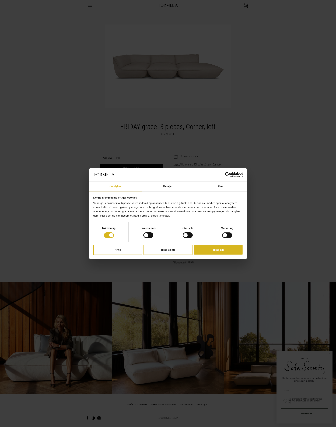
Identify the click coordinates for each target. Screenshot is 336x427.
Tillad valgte (168, 249)
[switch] (148, 235)
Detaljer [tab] (168, 186)
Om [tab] (220, 186)
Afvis (118, 249)
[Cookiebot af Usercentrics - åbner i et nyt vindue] (227, 174)
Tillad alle (218, 249)
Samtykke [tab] (116, 186)
